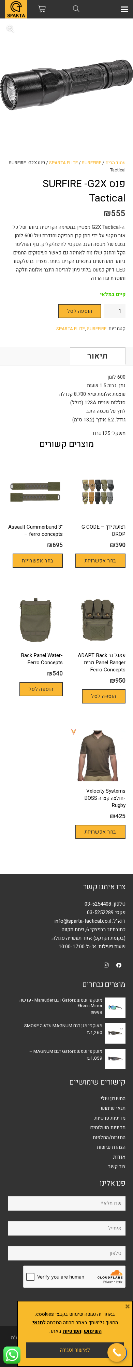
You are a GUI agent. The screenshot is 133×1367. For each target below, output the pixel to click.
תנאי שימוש (113, 1108)
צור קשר (116, 1166)
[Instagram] (106, 965)
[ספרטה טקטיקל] (16, 9)
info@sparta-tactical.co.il (83, 921)
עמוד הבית (115, 162)
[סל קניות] (41, 9)
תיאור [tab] (97, 356)
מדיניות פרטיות (109, 1118)
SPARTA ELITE (63, 162)
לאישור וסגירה (75, 1350)
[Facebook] (119, 965)
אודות (119, 1157)
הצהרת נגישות (111, 1147)
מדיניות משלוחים (107, 1127)
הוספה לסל (79, 311)
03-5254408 (98, 904)
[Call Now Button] (116, 1352)
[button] (124, 9)
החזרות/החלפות (109, 1137)
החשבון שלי (113, 1098)
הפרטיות (72, 1331)
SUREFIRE (91, 162)
